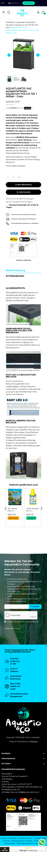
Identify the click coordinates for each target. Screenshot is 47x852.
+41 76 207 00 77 (24, 784)
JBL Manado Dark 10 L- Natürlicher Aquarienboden (13, 510)
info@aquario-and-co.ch (28, 792)
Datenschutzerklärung (29, 622)
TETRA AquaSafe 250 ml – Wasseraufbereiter (33, 510)
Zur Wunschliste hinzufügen (21, 199)
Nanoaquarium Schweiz (21, 841)
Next (38, 55)
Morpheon (34, 741)
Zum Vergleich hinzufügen (20, 202)
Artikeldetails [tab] (15, 275)
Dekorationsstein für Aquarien (30, 843)
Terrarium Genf (25, 838)
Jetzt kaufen (24, 192)
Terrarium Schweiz (9, 838)
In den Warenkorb (23, 185)
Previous (9, 55)
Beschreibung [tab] (15, 270)
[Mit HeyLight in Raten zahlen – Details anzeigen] (32, 108)
